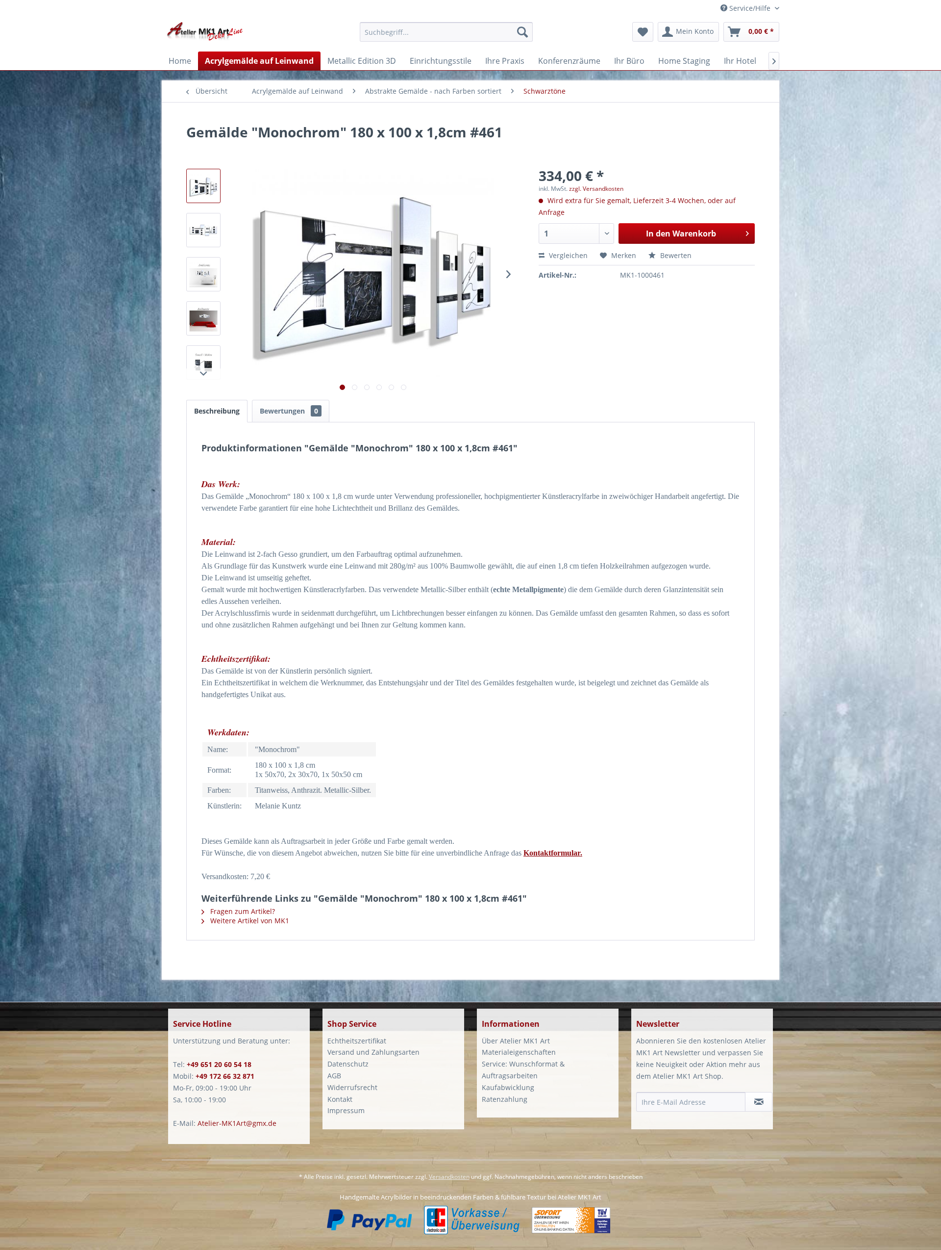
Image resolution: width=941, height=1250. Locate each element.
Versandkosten (449, 1176)
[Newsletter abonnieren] (758, 1102)
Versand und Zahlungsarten (373, 1052)
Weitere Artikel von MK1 (248, 920)
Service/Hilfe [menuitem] (749, 8)
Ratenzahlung (504, 1099)
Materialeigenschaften (519, 1052)
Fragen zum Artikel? (241, 911)
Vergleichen (567, 255)
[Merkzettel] (642, 32)
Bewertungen (289, 411)
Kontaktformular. (552, 853)
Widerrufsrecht (352, 1087)
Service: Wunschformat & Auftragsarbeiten (523, 1069)
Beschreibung (217, 411)
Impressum (346, 1110)
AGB (334, 1075)
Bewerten (675, 255)
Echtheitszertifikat (356, 1040)
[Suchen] (522, 32)
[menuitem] (446, 36)
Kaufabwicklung (508, 1087)
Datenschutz (348, 1063)
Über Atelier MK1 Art (516, 1040)
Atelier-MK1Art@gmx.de (237, 1123)
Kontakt (339, 1099)
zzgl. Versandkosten (596, 188)
